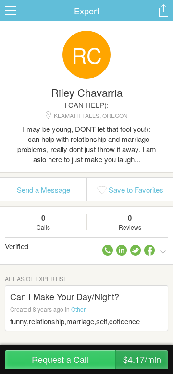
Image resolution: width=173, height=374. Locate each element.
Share (163, 10)
